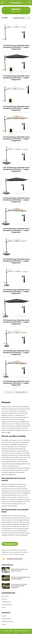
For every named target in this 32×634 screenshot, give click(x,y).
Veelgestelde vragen (7, 621)
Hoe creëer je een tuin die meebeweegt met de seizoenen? (19, 586)
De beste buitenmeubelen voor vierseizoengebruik (20, 578)
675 (23, 392)
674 (20, 392)
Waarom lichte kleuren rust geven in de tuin (19, 570)
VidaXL (3, 607)
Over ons (4, 616)
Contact (4, 624)
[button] (2, 2)
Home (13, 11)
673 (17, 392)
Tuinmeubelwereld (7, 604)
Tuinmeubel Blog (6, 618)
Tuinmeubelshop (6, 602)
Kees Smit (4, 599)
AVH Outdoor (5, 596)
